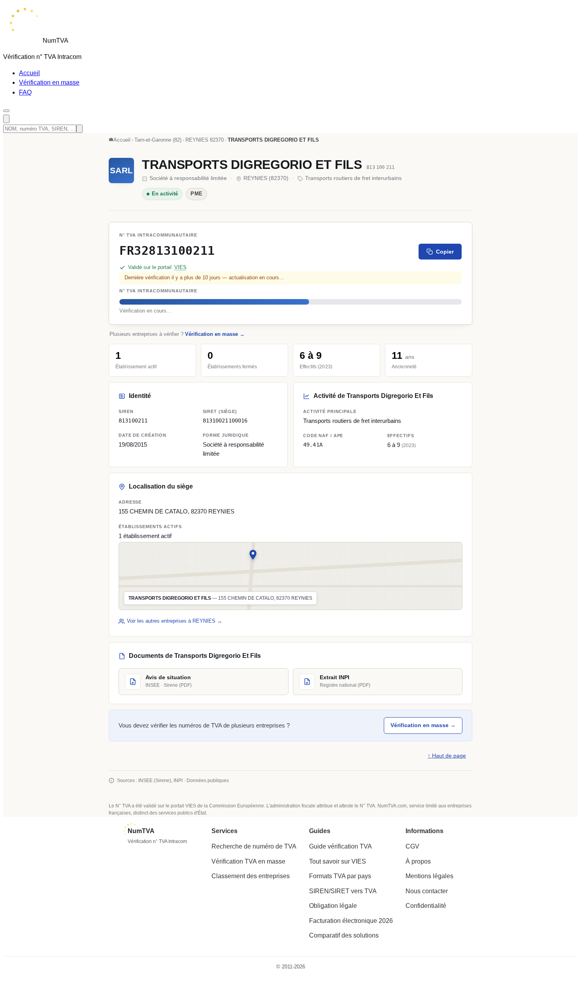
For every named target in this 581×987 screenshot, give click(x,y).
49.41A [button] (313, 444)
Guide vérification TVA (340, 846)
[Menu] (6, 111)
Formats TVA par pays (340, 876)
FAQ (25, 92)
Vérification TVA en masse (248, 861)
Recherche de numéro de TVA (253, 846)
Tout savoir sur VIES (337, 861)
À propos (418, 861)
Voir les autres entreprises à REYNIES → (174, 621)
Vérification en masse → (215, 334)
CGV (412, 846)
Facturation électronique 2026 (351, 920)
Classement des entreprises (250, 876)
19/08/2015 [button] (133, 444)
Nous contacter (427, 891)
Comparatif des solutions (344, 935)
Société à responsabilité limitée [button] (233, 449)
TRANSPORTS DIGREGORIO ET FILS (252, 164)
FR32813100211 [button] (167, 250)
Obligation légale (333, 905)
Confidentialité (426, 905)
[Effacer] (79, 129)
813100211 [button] (133, 420)
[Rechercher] (6, 119)
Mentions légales (429, 876)
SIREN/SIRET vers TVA (343, 891)
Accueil (29, 73)
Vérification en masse (49, 82)
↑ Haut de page (447, 756)
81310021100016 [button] (225, 420)
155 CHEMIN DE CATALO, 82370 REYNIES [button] (176, 511)
